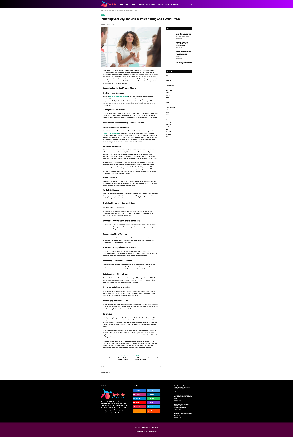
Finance (168, 95)
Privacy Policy (146, 427)
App (167, 75)
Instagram (168, 109)
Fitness (167, 97)
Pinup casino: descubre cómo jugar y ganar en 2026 (184, 63)
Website (168, 139)
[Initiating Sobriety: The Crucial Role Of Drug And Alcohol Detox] (131, 47)
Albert (103, 24)
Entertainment (175, 4)
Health (167, 4)
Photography (169, 122)
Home (121, 4)
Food (167, 100)
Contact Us (155, 427)
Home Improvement (170, 107)
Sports (167, 129)
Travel (167, 136)
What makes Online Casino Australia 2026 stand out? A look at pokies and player (183, 44)
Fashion (167, 92)
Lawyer (167, 112)
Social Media (169, 127)
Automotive (169, 78)
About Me (137, 427)
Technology (141, 4)
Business (133, 4)
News (127, 4)
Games (167, 102)
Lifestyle (160, 4)
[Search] (191, 4)
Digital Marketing (150, 4)
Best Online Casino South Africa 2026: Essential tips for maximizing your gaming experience (183, 54)
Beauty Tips (168, 80)
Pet (166, 119)
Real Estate (168, 124)
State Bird (168, 131)
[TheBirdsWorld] (108, 4)
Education (168, 87)
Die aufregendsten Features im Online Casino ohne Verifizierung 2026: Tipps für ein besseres (183, 34)
